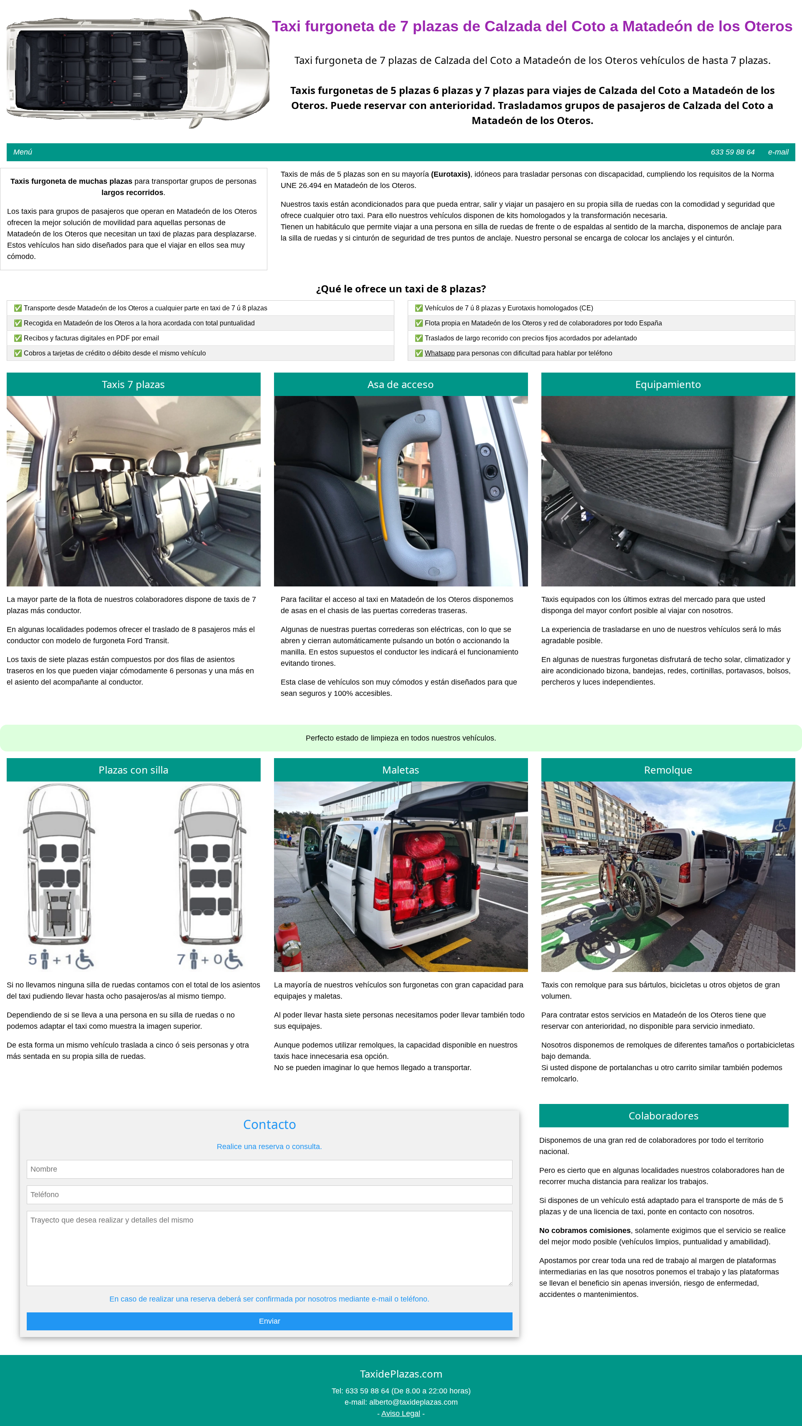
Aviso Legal (400, 1413)
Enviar (269, 1321)
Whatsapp (440, 353)
